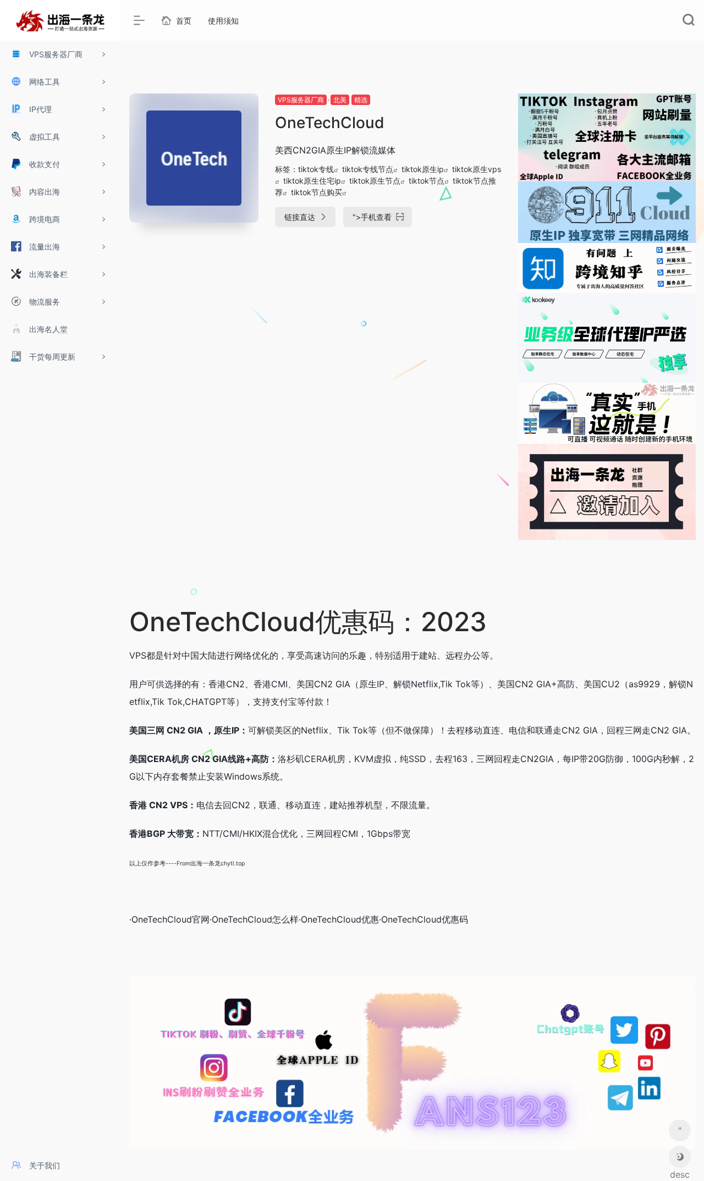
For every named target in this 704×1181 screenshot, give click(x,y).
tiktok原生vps (476, 169)
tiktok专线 (316, 169)
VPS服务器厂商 (301, 100)
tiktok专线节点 (367, 169)
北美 (339, 100)
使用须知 (223, 20)
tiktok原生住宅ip (312, 180)
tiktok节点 (426, 180)
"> (372, 217)
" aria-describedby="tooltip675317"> (680, 1133)
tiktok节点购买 (316, 192)
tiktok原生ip (423, 169)
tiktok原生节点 (374, 180)
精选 (360, 100)
